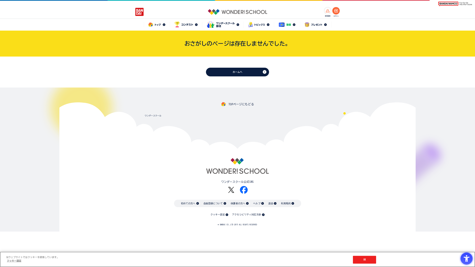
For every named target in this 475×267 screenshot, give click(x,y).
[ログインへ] (336, 10)
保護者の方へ (238, 203)
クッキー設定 (217, 214)
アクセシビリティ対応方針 (246, 214)
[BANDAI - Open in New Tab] (139, 12)
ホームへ (238, 72)
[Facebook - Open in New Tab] (244, 190)
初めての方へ (188, 203)
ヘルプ (256, 203)
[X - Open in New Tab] (231, 190)
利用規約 (286, 203)
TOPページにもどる (241, 104)
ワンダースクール (153, 116)
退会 (270, 203)
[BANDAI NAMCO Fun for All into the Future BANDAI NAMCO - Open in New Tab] (455, 4)
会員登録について (213, 203)
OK (364, 259)
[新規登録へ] (327, 10)
